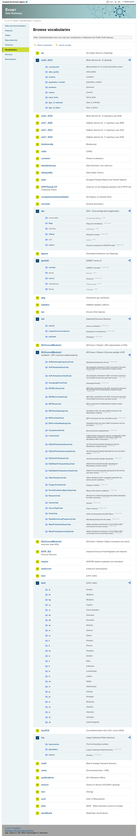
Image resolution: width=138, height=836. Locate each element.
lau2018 (45, 730)
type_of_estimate (56, 103)
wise (43, 806)
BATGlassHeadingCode (58, 411)
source (51, 278)
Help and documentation (15, 26)
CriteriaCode (54, 436)
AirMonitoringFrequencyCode (61, 362)
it (49, 661)
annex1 (52, 326)
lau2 (43, 583)
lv (49, 676)
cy (50, 605)
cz (50, 610)
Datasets (9, 30)
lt (49, 666)
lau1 (43, 576)
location (52, 77)
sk (50, 717)
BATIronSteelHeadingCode (60, 423)
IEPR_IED (46, 551)
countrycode (54, 67)
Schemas (9, 45)
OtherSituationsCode (57, 478)
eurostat (45, 204)
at (49, 590)
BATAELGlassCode (56, 388)
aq (42, 53)
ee (50, 625)
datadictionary (48, 165)
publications (47, 777)
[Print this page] (116, 2)
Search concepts (65, 45)
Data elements (11, 40)
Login (111, 2)
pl (49, 692)
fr (49, 646)
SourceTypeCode (56, 508)
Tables (8, 35)
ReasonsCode (54, 496)
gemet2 (45, 260)
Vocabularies (11, 50)
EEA (16, 2)
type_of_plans (54, 108)
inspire (44, 561)
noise (44, 770)
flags (51, 223)
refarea (51, 234)
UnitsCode (53, 514)
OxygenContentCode (57, 485)
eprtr (43, 180)
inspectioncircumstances (59, 331)
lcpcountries (54, 744)
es (50, 636)
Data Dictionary (25, 21)
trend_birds (53, 97)
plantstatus (53, 749)
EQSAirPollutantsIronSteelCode (62, 451)
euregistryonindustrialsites (55, 197)
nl (49, 687)
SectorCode (53, 503)
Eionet (15, 21)
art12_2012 (46, 60)
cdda (43, 151)
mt (50, 681)
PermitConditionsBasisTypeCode (62, 490)
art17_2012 (46, 130)
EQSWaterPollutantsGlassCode (62, 464)
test (43, 792)
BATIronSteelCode (56, 418)
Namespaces (10, 59)
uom (43, 799)
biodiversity (47, 144)
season (52, 92)
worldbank (46, 813)
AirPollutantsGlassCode (59, 367)
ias (42, 312)
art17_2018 (46, 137)
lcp (42, 737)
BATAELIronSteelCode (58, 397)
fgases (44, 253)
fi (49, 641)
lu (49, 671)
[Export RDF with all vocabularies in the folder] (129, 60)
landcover (46, 569)
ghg (43, 298)
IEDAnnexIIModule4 (51, 541)
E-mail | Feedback (13, 828)
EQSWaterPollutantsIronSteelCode (63, 471)
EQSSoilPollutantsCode (59, 458)
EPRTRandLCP (49, 187)
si (49, 712)
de (50, 615)
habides (45, 305)
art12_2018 (46, 116)
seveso (45, 785)
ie (49, 656)
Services (8, 54)
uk (50, 722)
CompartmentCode (56, 430)
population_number (57, 82)
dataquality (47, 172)
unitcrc (51, 245)
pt (49, 697)
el (49, 630)
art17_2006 (46, 123)
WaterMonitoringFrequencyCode (62, 519)
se (50, 707)
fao (42, 211)
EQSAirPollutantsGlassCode (60, 444)
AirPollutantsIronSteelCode (60, 376)
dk (50, 620)
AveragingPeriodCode (58, 383)
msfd (43, 763)
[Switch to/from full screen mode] (119, 2)
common (45, 158)
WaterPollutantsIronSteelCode (61, 531)
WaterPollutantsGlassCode (60, 524)
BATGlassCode (55, 404)
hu (50, 651)
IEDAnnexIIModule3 (51, 352)
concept (52, 267)
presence (52, 87)
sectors (52, 755)
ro (49, 702)
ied (42, 319)
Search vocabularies (44, 45)
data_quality (54, 72)
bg (50, 600)
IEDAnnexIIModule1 (51, 345)
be (50, 595)
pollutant (52, 337)
